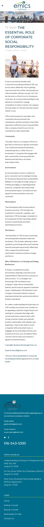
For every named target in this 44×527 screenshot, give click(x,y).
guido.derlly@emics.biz (13, 424)
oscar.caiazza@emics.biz (13, 432)
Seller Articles (13, 50)
